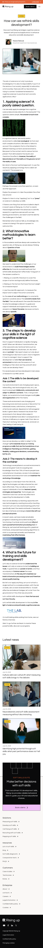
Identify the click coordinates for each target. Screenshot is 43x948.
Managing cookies (8, 943)
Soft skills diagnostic (10, 854)
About (5, 889)
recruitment (15, 790)
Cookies (6, 907)
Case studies (7, 871)
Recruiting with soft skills (11, 833)
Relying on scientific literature (15, 278)
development (28, 790)
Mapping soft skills (9, 836)
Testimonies (7, 875)
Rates (5, 879)
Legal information (9, 900)
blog (4, 850)
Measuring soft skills (10, 821)
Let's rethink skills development (14, 596)
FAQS (5, 861)
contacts (6, 893)
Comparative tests (10, 857)
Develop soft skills (9, 825)
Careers (5, 896)
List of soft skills (8, 846)
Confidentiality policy (10, 904)
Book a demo (30, 6)
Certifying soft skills (10, 829)
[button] (36, 2)
